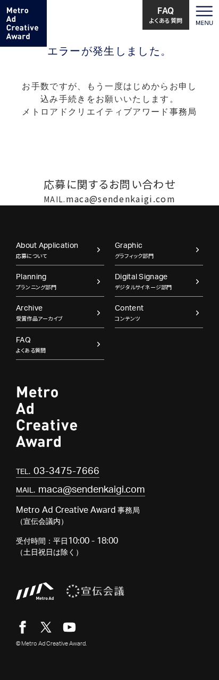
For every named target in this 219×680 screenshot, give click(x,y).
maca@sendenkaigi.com (109, 198)
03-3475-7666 (57, 471)
